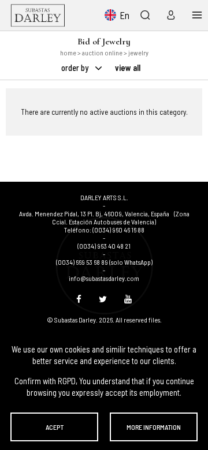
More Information (154, 427)
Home (68, 52)
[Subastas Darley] (38, 15)
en (124, 15)
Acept (55, 427)
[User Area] (168, 15)
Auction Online (102, 52)
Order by (75, 68)
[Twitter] (103, 299)
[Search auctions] (144, 15)
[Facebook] (78, 299)
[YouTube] (128, 299)
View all (127, 68)
